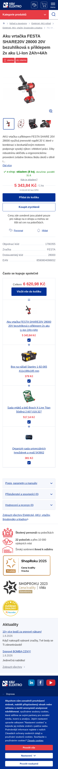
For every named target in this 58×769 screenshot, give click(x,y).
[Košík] (44, 5)
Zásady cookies (35, 740)
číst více (7, 165)
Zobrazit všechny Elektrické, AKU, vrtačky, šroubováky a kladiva (26, 517)
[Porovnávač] (34, 5)
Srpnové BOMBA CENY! (17, 651)
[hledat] (53, 14)
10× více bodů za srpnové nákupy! (22, 631)
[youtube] (50, 683)
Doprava (10, 694)
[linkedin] (31, 683)
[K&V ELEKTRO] (12, 5)
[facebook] (40, 683)
